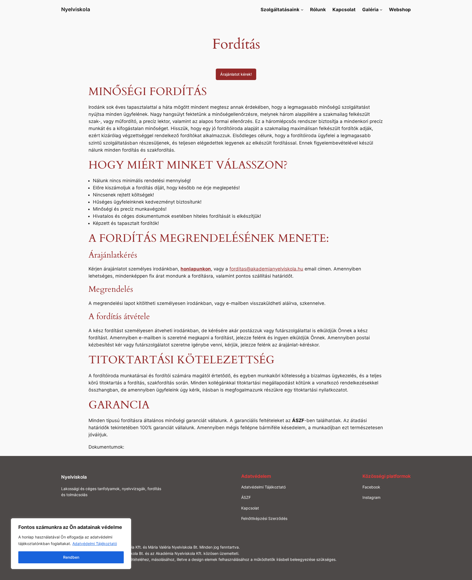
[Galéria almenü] (381, 9)
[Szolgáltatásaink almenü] (302, 9)
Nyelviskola (75, 9)
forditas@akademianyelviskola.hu (266, 269)
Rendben (71, 557)
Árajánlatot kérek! (236, 74)
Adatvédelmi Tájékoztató (94, 543)
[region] (71, 543)
